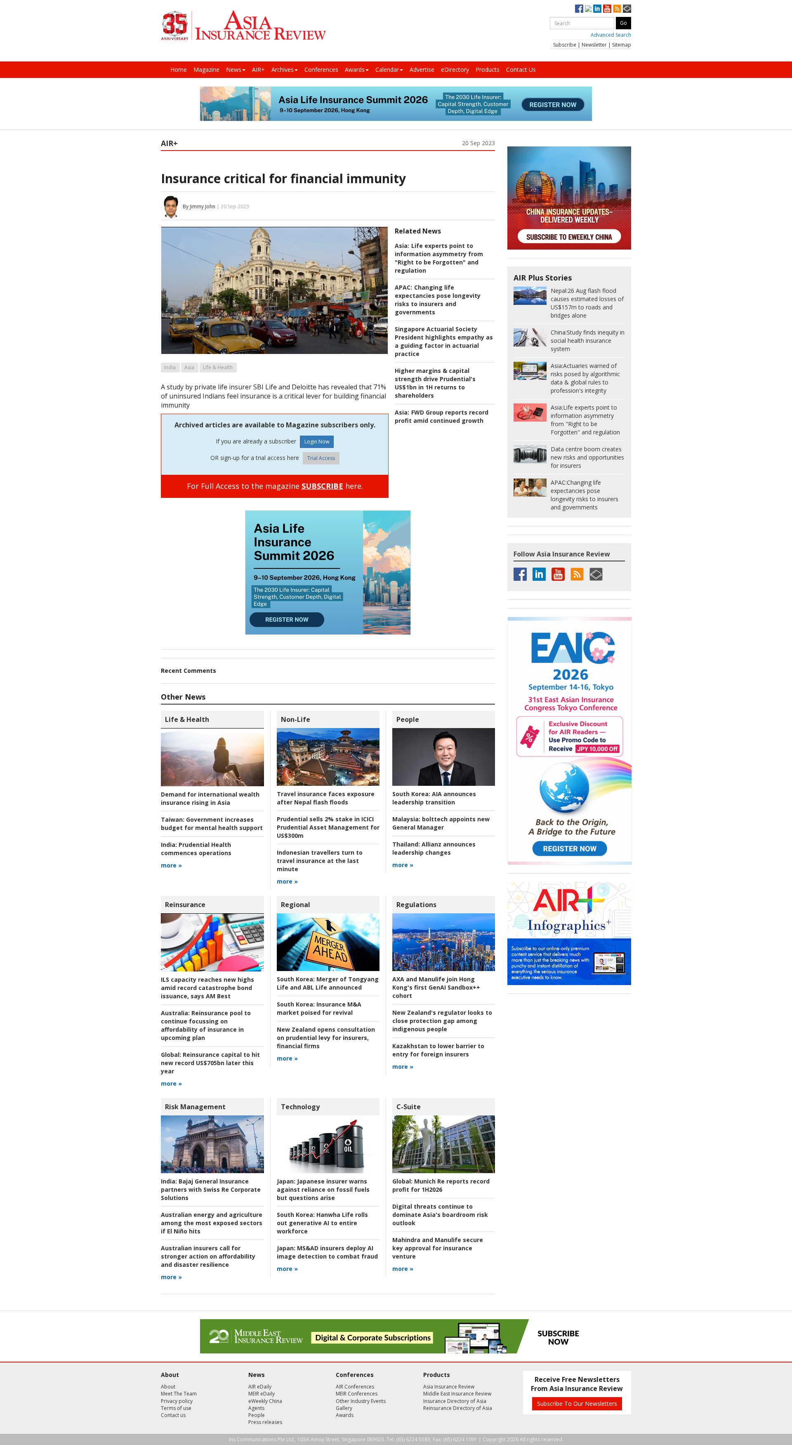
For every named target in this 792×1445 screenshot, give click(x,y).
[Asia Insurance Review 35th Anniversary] (243, 25)
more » (171, 865)
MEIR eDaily (261, 1393)
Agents (256, 1408)
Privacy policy (177, 1401)
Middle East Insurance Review (457, 1393)
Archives (282, 69)
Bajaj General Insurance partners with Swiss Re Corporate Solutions (211, 1189)
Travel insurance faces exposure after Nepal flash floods (326, 798)
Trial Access (321, 458)
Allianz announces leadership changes (434, 848)
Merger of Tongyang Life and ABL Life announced (328, 983)
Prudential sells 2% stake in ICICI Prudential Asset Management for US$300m (328, 827)
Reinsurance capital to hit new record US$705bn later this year (210, 1063)
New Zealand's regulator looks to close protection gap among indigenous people (442, 1021)
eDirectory (455, 69)
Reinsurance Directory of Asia (457, 1408)
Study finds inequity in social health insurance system (588, 340)
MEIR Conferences (356, 1393)
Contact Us (521, 69)
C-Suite (408, 1106)
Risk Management (195, 1106)
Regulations (416, 904)
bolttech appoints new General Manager (441, 823)
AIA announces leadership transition (434, 798)
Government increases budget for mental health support (212, 824)
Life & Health (218, 367)
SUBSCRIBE (322, 486)
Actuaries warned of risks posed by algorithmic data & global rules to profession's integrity (585, 378)
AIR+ (258, 69)
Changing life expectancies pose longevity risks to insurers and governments (438, 299)
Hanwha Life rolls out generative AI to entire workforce (322, 1223)
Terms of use (176, 1408)
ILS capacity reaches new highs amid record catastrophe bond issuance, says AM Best (207, 988)
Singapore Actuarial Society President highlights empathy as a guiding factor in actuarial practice (444, 341)
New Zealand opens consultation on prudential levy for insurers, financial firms (326, 1037)
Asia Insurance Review (448, 1386)
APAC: (403, 287)
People (407, 719)
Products (488, 69)
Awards (355, 69)
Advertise (422, 69)
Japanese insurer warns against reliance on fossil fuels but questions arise (323, 1189)
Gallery (344, 1408)
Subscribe (564, 44)
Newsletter (594, 44)
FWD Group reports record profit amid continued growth (441, 416)
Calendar (387, 69)
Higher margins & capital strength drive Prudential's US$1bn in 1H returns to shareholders (435, 383)
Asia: (402, 246)
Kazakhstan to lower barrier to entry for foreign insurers (438, 1050)
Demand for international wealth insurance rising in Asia (210, 798)
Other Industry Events (361, 1401)
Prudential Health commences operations (196, 849)
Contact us (173, 1415)
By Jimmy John (199, 206)
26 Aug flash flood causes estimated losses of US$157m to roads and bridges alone (587, 303)
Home (178, 69)
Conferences (321, 69)
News (233, 69)
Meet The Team (179, 1393)
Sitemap (621, 44)
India (170, 367)
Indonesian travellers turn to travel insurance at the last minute (320, 861)
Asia (189, 367)
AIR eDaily (259, 1386)
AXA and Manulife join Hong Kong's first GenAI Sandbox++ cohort (436, 987)
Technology (300, 1106)
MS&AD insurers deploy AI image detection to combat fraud (327, 1252)
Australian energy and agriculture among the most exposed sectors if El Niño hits (211, 1223)
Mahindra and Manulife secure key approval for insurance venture (437, 1248)
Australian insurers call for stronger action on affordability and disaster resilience (208, 1256)
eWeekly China (265, 1401)
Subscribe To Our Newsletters (577, 1403)
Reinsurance (185, 904)
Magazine (206, 69)
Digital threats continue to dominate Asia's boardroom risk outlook (440, 1214)
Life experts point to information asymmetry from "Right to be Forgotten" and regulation (439, 258)
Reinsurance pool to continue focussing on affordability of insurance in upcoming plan (206, 1025)
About (168, 1386)
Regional (295, 904)
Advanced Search (611, 34)
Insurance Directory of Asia (454, 1401)
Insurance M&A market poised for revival (319, 1008)
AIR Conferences (355, 1386)
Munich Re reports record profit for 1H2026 (441, 1185)
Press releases (265, 1422)
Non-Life (295, 719)
